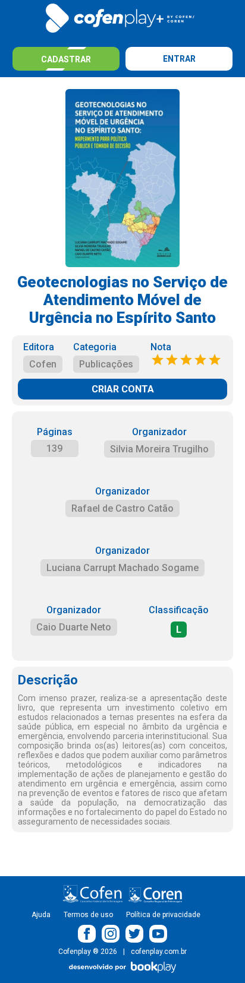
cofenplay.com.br (159, 951)
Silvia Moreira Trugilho (159, 449)
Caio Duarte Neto (73, 627)
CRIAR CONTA (123, 389)
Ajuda (41, 915)
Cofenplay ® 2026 (87, 951)
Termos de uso (88, 915)
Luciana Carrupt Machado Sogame (122, 567)
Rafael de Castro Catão (122, 508)
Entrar (179, 59)
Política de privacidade (163, 915)
